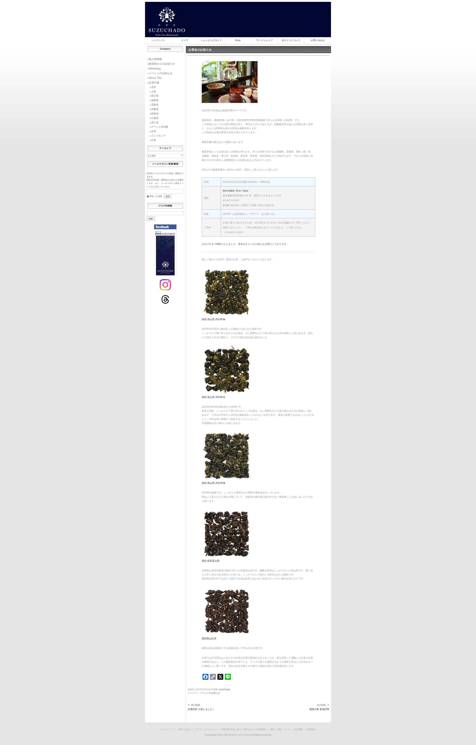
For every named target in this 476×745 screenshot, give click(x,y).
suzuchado (224, 689)
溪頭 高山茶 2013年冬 (213, 397)
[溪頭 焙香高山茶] (227, 533)
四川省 (154, 95)
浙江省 (154, 122)
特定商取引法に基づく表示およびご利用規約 (243, 729)
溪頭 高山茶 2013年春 (213, 319)
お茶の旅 (154, 82)
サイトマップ (166, 729)
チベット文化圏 (159, 126)
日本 (153, 140)
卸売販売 (311, 729)
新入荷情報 (155, 59)
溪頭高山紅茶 (209, 638)
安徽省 (154, 109)
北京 (153, 86)
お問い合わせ (184, 729)
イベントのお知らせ (210, 693)
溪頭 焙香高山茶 (210, 560)
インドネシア (158, 135)
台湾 (153, 131)
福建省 (154, 100)
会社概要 (298, 729)
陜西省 (154, 113)
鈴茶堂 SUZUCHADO (240, 735)
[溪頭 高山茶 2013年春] (227, 292)
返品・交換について (280, 729)
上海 (153, 91)
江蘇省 (154, 117)
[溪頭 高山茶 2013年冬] (227, 369)
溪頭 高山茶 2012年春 (213, 483)
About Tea (155, 77)
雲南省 (154, 104)
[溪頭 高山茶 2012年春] (227, 455)
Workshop (155, 68)
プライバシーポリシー (206, 729)
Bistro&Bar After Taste (235, 190)
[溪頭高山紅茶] (227, 611)
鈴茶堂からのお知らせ (162, 63)
